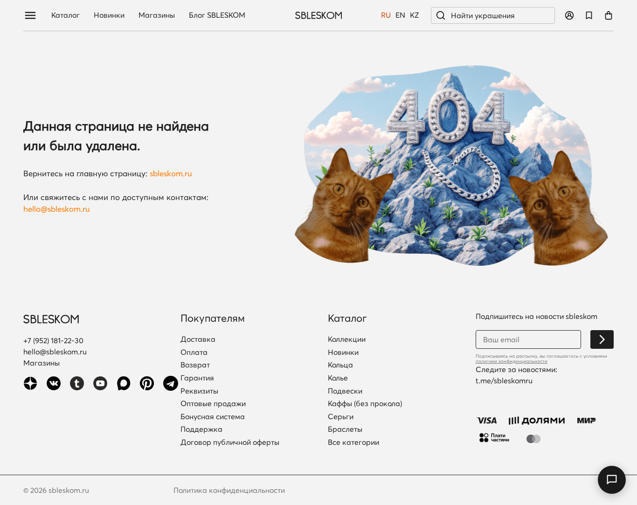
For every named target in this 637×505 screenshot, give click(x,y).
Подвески (345, 391)
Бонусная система (212, 417)
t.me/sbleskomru (504, 380)
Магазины (156, 15)
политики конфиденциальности (511, 361)
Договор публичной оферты (229, 442)
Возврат (195, 365)
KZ (414, 15)
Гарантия (197, 378)
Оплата (194, 352)
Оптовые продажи (213, 404)
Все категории (353, 442)
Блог (217, 15)
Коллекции (347, 339)
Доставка (197, 339)
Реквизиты (199, 391)
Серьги (340, 417)
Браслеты (345, 429)
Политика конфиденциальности (229, 490)
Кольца (340, 365)
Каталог (65, 15)
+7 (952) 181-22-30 (53, 340)
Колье (338, 378)
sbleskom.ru (171, 173)
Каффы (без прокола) (365, 404)
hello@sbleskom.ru (56, 209)
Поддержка (201, 429)
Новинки (109, 15)
